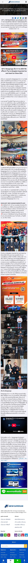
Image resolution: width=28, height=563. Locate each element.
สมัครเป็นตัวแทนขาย (20, 519)
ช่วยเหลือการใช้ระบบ (20, 524)
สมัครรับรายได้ (18, 527)
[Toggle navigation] (2, 2)
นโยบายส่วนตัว (4, 522)
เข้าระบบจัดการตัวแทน (20, 522)
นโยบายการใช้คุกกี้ (5, 524)
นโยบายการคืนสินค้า (6, 519)
